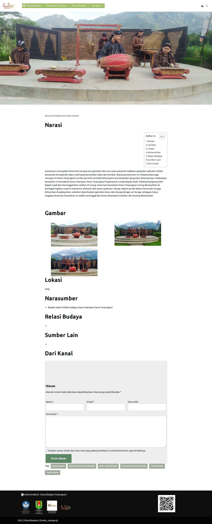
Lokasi (150, 148)
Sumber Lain (154, 159)
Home (3, 98)
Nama (50, 401)
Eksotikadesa (33, 5)
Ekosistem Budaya (56, 5)
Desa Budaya (79, 5)
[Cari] (207, 6)
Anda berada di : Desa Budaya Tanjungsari (45, 494)
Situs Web (133, 401)
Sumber (96, 5)
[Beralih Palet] (202, 5)
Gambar (151, 145)
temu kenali (52, 472)
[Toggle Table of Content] (160, 136)
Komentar (52, 414)
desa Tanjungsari (108, 466)
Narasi (150, 141)
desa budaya (58, 466)
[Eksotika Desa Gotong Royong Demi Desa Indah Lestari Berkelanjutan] (8, 6)
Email (90, 401)
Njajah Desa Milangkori (134, 466)
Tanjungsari (157, 466)
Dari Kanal (152, 163)
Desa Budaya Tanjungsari (82, 466)
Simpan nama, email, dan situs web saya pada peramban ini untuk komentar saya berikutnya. (97, 450)
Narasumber (154, 152)
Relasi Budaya (154, 156)
